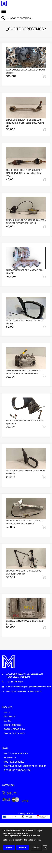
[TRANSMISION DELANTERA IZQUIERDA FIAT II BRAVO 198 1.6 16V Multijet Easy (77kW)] (26, 158)
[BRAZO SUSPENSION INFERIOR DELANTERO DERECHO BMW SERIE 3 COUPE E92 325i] (26, 108)
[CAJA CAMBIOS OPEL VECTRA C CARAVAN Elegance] (26, 57)
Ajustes (36, 847)
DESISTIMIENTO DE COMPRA (17, 770)
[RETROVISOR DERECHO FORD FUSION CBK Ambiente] (26, 458)
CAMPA (7, 721)
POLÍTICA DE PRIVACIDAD (16, 753)
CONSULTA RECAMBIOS (15, 733)
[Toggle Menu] (3, 12)
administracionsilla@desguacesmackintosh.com (28, 686)
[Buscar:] (24, 18)
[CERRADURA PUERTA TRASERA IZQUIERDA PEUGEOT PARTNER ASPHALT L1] (26, 208)
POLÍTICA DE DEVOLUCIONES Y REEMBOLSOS (25, 766)
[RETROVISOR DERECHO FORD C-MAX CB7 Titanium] (26, 308)
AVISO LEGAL (10, 758)
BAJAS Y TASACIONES (14, 729)
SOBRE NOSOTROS (12, 725)
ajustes (37, 840)
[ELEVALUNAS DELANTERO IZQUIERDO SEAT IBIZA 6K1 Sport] (26, 559)
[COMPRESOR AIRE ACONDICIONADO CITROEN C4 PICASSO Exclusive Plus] (26, 358)
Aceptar (9, 847)
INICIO (7, 712)
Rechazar (22, 847)
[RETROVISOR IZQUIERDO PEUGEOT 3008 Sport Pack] (26, 408)
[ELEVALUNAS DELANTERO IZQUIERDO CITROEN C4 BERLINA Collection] (26, 508)
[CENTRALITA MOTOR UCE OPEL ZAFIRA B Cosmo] (26, 608)
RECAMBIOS (9, 716)
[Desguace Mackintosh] (14, 3)
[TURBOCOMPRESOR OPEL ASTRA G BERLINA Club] (26, 258)
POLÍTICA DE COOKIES (14, 762)
